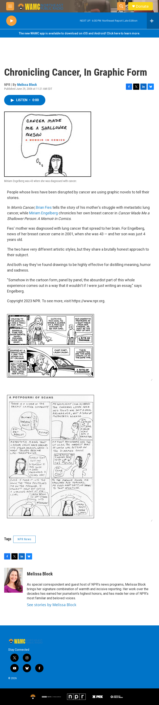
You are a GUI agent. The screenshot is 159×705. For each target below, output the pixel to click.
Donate (142, 6)
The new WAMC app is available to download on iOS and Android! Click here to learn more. (79, 33)
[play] (11, 20)
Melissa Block (27, 85)
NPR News (24, 539)
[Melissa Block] (13, 580)
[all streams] (153, 20)
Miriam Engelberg (43, 213)
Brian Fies (44, 207)
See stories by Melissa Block (51, 604)
